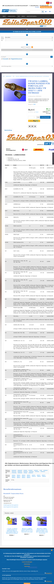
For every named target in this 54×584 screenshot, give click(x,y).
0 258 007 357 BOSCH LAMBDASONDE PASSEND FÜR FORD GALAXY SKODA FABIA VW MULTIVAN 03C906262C (12, 531)
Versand (36, 111)
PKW (34, 104)
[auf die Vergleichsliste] (32, 126)
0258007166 (33, 475)
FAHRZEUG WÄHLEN (27, 50)
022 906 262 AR (20, 472)
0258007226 (13, 475)
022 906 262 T (36, 470)
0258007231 (18, 477)
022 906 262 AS (43, 471)
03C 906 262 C (31, 470)
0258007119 (18, 476)
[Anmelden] (46, 11)
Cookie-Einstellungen (27, 562)
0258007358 (13, 477)
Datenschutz (27, 564)
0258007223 (18, 475)
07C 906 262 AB (14, 472)
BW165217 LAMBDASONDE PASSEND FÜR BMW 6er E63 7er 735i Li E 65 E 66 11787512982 (27, 530)
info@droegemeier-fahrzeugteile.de (10, 505)
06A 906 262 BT (20, 470)
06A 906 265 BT (14, 470)
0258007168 (23, 475)
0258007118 (13, 476)
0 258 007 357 (34, 476)
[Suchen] (42, 11)
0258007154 (23, 476)
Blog (51, 5)
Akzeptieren (49, 573)
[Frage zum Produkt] (35, 126)
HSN (22, 47)
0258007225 (28, 477)
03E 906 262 (25, 470)
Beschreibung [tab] (8, 130)
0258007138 (28, 476)
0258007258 (44, 476)
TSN (27, 47)
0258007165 (38, 475)
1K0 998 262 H (25, 471)
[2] (34, 121)
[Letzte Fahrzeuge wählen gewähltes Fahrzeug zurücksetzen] (27, 66)
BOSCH (23, 16)
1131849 (41, 470)
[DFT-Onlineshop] (9, 10)
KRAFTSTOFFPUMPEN (31, 16)
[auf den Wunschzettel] (29, 126)
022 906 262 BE (31, 471)
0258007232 (23, 477)
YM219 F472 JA (14, 471)
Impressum (27, 566)
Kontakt (37, 7)
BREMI (4, 16)
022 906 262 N (45, 470)
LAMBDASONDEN (11, 16)
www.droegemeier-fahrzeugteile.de (10, 507)
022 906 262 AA (31, 472)
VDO (19, 16)
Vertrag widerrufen (46, 7)
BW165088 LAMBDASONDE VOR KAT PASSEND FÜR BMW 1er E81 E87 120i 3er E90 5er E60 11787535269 (42, 531)
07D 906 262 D (37, 471)
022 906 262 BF (20, 471)
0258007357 (39, 476)
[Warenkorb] (50, 11)
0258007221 (28, 475)
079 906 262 (25, 472)
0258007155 (43, 475)
